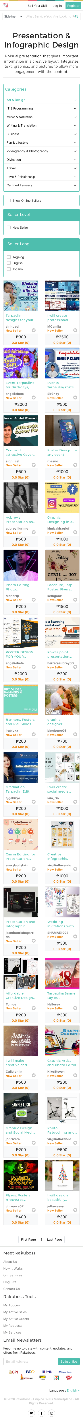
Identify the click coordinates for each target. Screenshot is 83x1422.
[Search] (77, 16)
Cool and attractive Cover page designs (19, 460)
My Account (12, 1312)
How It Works (13, 1275)
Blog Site (10, 1289)
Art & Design (16, 105)
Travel (11, 173)
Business (13, 139)
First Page (28, 1246)
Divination (14, 165)
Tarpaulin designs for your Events (19, 325)
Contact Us (11, 1295)
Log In (57, 5)
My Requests (12, 1332)
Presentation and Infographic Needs (20, 932)
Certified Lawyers (20, 190)
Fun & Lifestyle (18, 148)
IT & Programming (20, 113)
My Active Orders (16, 1325)
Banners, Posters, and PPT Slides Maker (20, 730)
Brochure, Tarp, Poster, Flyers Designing (60, 595)
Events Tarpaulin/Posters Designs (62, 393)
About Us (10, 1268)
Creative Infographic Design (57, 865)
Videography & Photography (28, 156)
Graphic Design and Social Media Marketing (20, 1139)
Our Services (13, 1282)
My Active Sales (15, 1319)
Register (73, 5)
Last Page (54, 1246)
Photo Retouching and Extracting (61, 1139)
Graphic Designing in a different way (59, 527)
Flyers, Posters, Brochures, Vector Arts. (18, 1206)
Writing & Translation (23, 131)
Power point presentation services (58, 662)
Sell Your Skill (36, 5)
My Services (12, 1339)
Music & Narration (20, 122)
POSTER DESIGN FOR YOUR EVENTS (19, 662)
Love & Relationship (22, 182)
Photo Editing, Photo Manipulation (18, 595)
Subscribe (68, 1368)
